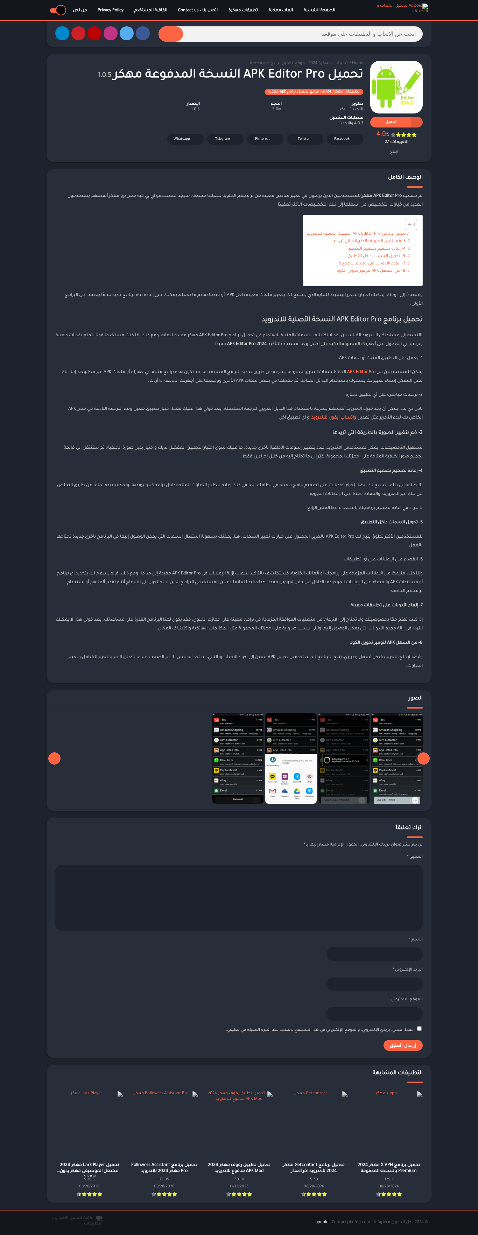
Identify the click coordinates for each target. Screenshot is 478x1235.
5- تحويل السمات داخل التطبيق (376, 256)
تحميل (391, 122)
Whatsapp (182, 139)
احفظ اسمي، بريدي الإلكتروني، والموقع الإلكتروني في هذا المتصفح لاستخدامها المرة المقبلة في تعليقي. (320, 1030)
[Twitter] (127, 33)
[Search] (171, 34)
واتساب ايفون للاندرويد (333, 417)
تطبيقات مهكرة (243, 10)
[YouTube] (94, 33)
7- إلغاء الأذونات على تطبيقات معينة (372, 264)
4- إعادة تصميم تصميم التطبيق (377, 249)
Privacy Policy (111, 10)
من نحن (80, 10)
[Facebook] (143, 33)
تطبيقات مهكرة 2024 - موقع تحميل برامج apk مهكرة (299, 63)
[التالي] (54, 758)
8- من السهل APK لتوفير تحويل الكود (371, 271)
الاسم (416, 940)
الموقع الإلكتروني (407, 1000)
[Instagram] (111, 33)
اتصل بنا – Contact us (198, 10)
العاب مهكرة (281, 10)
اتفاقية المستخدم (150, 10)
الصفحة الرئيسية (319, 10)
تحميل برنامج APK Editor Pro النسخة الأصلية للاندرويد (356, 234)
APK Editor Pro (361, 372)
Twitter (304, 139)
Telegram (222, 139)
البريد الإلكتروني (408, 970)
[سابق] (423, 758)
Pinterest (262, 139)
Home (357, 63)
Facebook (342, 139)
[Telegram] (62, 33)
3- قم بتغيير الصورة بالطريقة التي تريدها (369, 241)
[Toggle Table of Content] (407, 224)
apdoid (322, 1222)
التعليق (415, 857)
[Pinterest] (78, 33)
